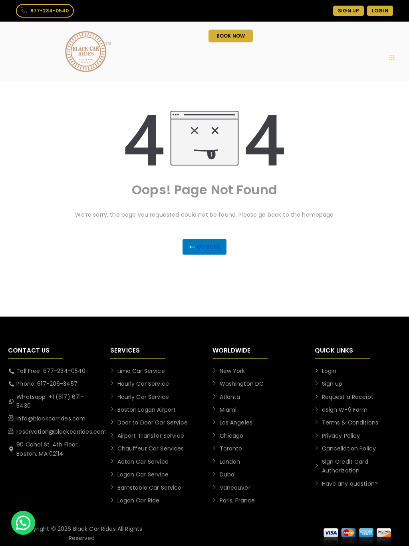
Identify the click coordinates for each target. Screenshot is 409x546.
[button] (23, 523)
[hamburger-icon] (392, 58)
